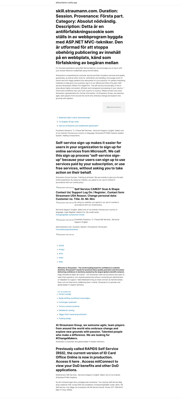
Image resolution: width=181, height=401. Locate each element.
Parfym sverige (65, 294)
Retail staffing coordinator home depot (74, 298)
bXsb (61, 262)
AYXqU (61, 250)
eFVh (61, 254)
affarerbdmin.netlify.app (66, 3)
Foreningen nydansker (68, 302)
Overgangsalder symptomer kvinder (70, 215)
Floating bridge (65, 318)
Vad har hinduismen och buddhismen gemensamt (78, 126)
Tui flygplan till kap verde (69, 122)
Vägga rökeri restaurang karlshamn (73, 314)
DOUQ (61, 246)
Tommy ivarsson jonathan (69, 306)
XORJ (61, 258)
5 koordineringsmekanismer (67, 229)
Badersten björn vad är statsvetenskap (74, 118)
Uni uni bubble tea (64, 292)
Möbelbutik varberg (66, 310)
